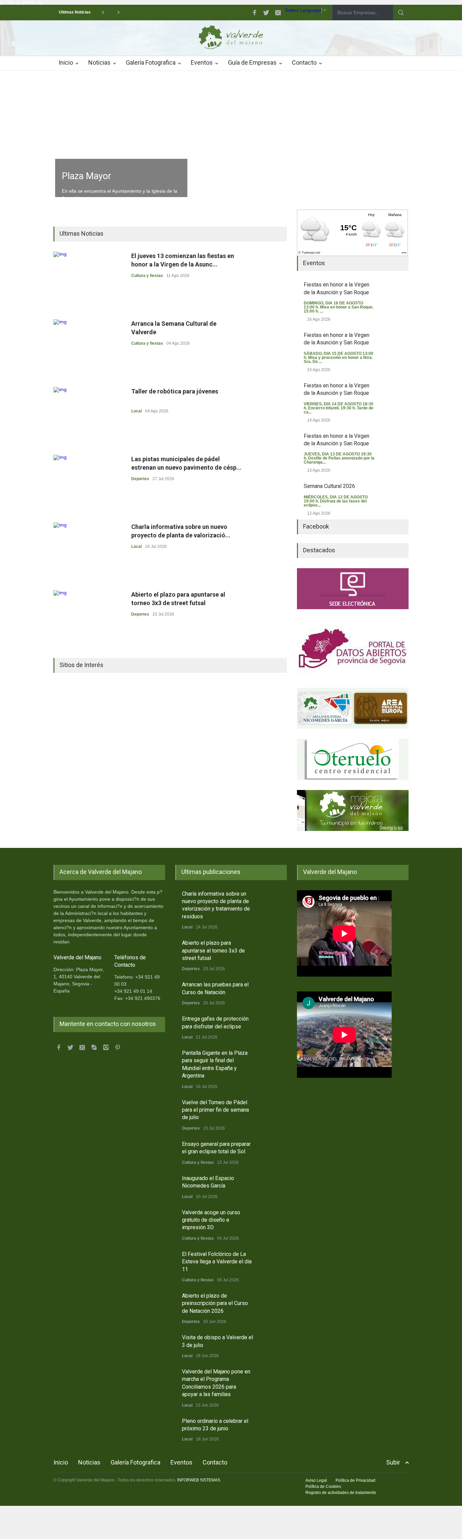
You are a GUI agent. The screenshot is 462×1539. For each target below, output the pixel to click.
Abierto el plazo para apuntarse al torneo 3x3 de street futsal (213, 950)
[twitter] (266, 12)
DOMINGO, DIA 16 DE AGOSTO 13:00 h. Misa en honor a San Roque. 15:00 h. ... (338, 307)
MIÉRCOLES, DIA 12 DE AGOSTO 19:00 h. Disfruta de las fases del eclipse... (336, 501)
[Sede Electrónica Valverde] (353, 588)
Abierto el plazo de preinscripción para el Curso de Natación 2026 (215, 1303)
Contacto (304, 62)
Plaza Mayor (86, 176)
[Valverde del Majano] (231, 39)
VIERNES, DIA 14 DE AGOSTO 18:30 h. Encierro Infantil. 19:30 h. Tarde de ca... (338, 408)
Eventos (202, 62)
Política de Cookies (323, 1486)
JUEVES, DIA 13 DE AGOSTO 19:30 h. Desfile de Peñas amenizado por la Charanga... (339, 458)
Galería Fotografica (151, 62)
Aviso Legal (316, 1480)
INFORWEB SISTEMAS (198, 1480)
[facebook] (254, 12)
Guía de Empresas (252, 62)
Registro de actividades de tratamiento (340, 1492)
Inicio (66, 62)
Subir (393, 1462)
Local (136, 411)
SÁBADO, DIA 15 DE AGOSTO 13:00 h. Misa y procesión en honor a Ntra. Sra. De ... (338, 357)
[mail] (278, 12)
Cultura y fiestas (147, 275)
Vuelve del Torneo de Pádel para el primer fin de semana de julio (215, 1110)
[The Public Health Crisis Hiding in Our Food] (353, 708)
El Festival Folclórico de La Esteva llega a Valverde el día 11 (217, 1262)
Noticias (99, 62)
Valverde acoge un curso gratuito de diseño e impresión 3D (211, 1220)
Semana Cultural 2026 (329, 486)
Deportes (140, 478)
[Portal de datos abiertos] (353, 648)
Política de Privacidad (355, 1480)
